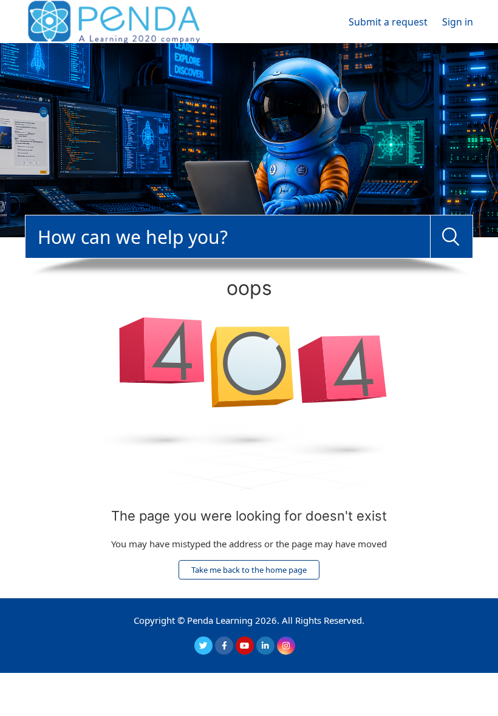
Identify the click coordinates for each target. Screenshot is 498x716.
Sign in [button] (457, 22)
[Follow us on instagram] (286, 646)
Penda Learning (220, 620)
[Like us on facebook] (224, 646)
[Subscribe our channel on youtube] (245, 646)
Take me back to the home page (249, 569)
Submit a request (388, 22)
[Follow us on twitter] (203, 646)
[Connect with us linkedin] (265, 646)
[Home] (114, 21)
